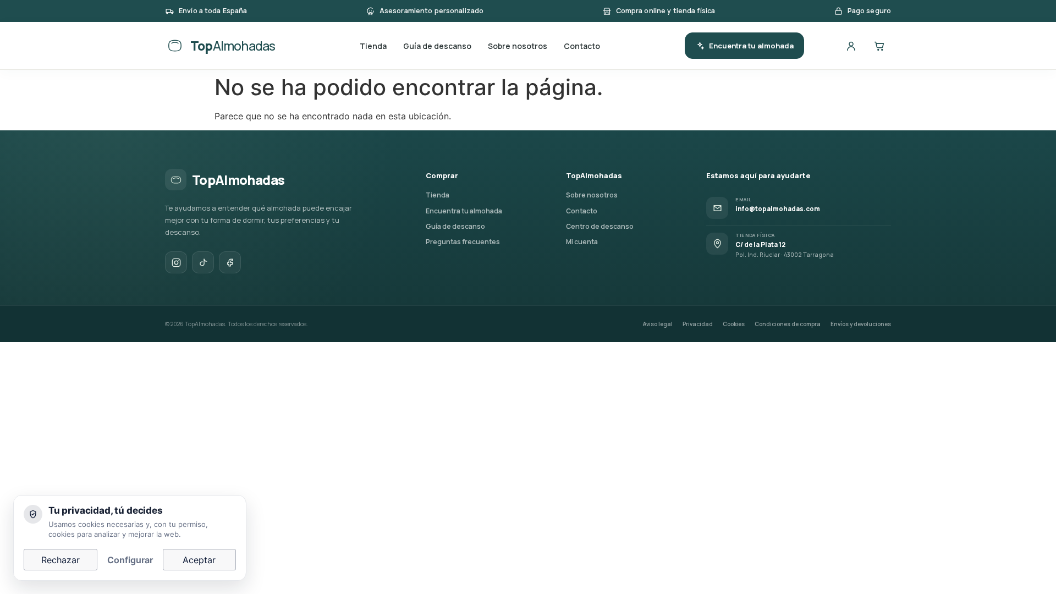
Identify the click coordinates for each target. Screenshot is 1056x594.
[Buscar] (823, 46)
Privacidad (698, 324)
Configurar (130, 559)
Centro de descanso (600, 226)
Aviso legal (658, 324)
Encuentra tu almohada (751, 46)
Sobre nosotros (517, 46)
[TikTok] (203, 262)
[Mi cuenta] (851, 46)
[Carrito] (879, 46)
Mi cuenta (582, 241)
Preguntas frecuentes (463, 241)
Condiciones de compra (788, 324)
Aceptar (199, 559)
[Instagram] (176, 262)
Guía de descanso (437, 46)
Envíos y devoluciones (861, 324)
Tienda (373, 46)
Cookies (734, 324)
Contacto (582, 46)
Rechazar (60, 559)
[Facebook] (230, 262)
